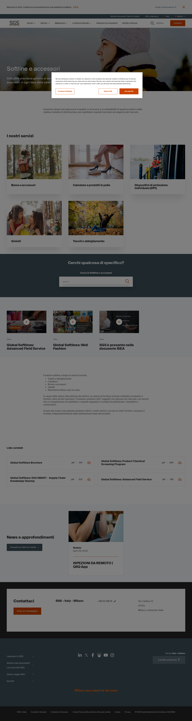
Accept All (129, 91)
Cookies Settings (65, 91)
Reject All (108, 91)
